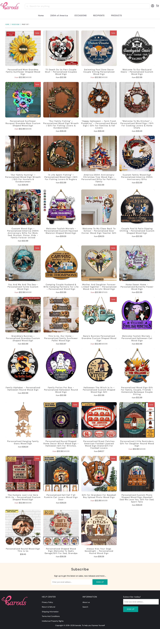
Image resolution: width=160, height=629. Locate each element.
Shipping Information (50, 612)
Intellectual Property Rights (53, 621)
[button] (80, 15)
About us (86, 602)
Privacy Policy (47, 602)
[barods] (10, 6)
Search (85, 607)
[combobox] (87, 6)
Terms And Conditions (51, 616)
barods (78, 625)
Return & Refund (48, 607)
